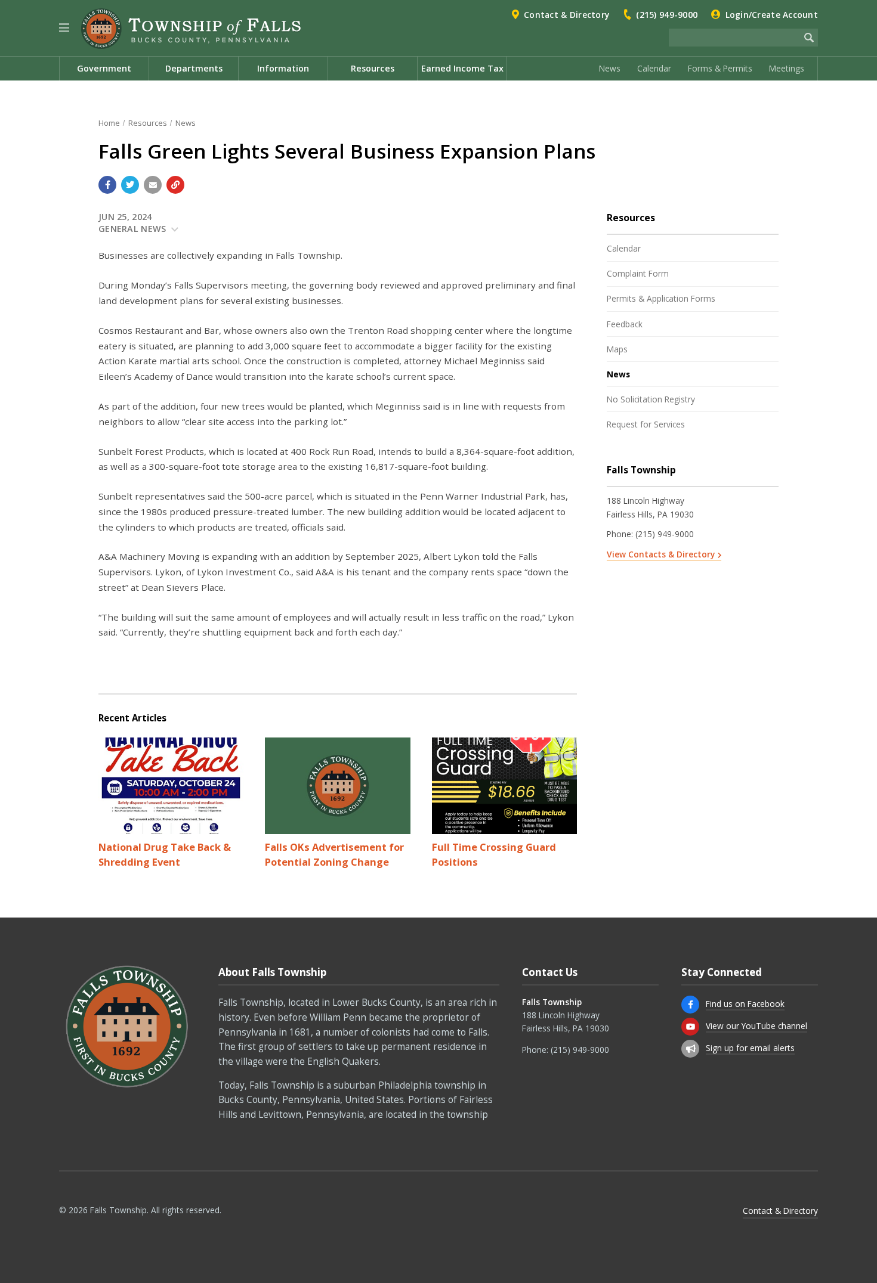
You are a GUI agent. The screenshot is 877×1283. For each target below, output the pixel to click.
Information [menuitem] (283, 68)
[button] (64, 28)
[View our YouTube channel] (690, 1027)
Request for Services (646, 424)
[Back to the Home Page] (191, 28)
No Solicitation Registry (651, 399)
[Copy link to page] (175, 185)
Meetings (786, 68)
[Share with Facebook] (107, 185)
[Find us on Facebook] (690, 1005)
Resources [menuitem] (372, 68)
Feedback (625, 324)
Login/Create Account (771, 14)
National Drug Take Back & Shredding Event (164, 854)
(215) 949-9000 (666, 14)
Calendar (654, 68)
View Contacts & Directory (661, 554)
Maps (617, 349)
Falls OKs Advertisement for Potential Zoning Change (334, 854)
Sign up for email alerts (750, 1047)
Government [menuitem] (104, 68)
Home (109, 122)
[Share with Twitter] (130, 185)
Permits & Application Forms (661, 298)
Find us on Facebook (745, 1003)
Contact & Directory (566, 14)
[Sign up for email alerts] (690, 1049)
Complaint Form (638, 273)
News (609, 68)
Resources (147, 122)
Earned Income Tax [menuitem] (462, 68)
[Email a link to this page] (153, 185)
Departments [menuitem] (194, 68)
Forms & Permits (720, 68)
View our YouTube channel (756, 1025)
